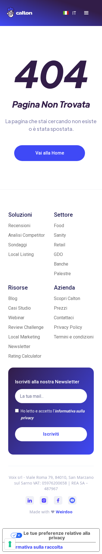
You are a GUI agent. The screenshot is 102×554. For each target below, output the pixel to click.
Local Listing (21, 254)
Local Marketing (24, 337)
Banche (61, 264)
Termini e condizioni (74, 337)
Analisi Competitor (26, 235)
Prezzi (60, 308)
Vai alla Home (49, 153)
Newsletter (19, 346)
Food (59, 225)
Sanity (60, 235)
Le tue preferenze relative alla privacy (57, 535)
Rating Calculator (24, 356)
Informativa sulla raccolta (35, 547)
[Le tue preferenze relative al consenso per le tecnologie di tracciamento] (10, 544)
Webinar (16, 317)
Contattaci (64, 317)
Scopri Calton (67, 298)
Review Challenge (26, 327)
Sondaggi (17, 244)
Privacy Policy (68, 327)
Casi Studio (19, 308)
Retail (59, 244)
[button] (86, 13)
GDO (58, 254)
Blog (12, 298)
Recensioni (19, 225)
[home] (25, 12)
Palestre (62, 273)
